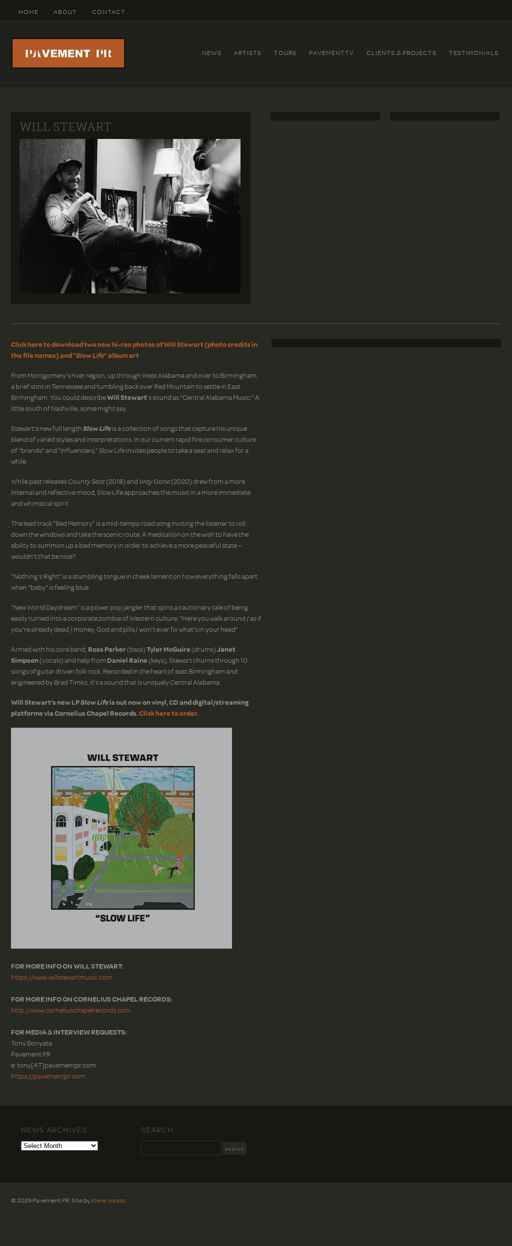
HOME (28, 11)
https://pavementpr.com (48, 1076)
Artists (248, 52)
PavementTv (331, 52)
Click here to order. (168, 713)
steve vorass (108, 1200)
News (212, 52)
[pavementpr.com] (68, 66)
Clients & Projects (401, 52)
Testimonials (473, 52)
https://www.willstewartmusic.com (61, 977)
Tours (285, 52)
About (65, 11)
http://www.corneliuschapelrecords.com (71, 1010)
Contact (109, 11)
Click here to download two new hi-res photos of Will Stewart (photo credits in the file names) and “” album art (134, 349)
